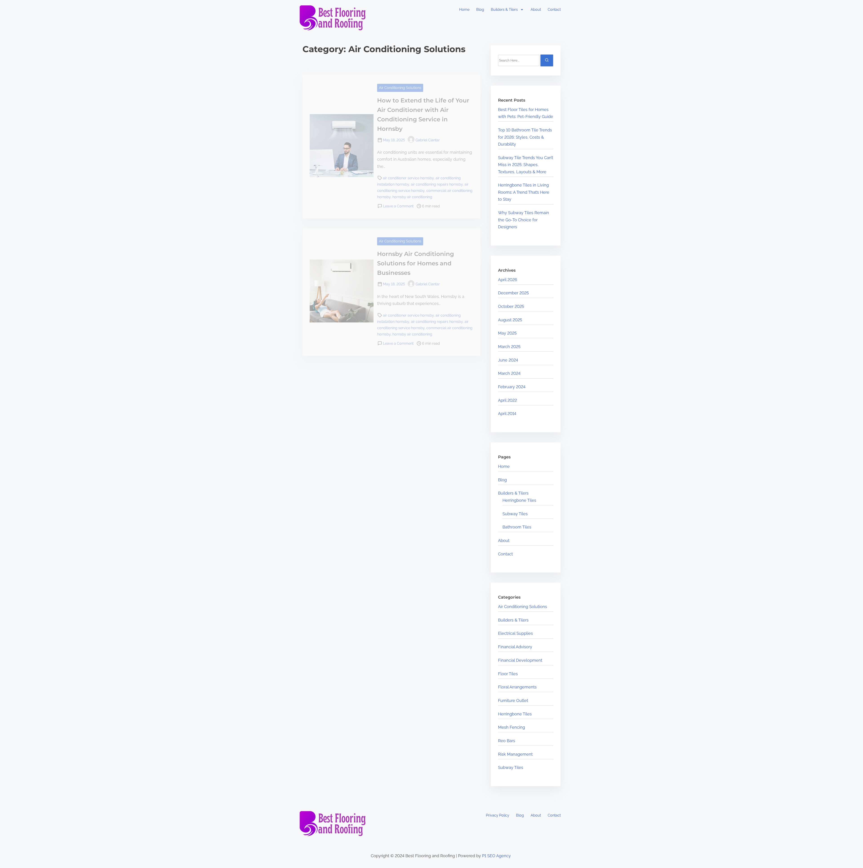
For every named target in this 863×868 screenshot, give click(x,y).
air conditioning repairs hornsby (437, 184)
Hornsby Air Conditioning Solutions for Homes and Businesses (415, 263)
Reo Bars (506, 740)
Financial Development (520, 660)
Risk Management (515, 754)
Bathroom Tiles (517, 527)
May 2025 (507, 333)
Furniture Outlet (513, 700)
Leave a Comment (398, 206)
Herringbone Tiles (519, 500)
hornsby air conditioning (412, 197)
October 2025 (511, 306)
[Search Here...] (518, 60)
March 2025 (509, 346)
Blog (480, 9)
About (536, 9)
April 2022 (507, 400)
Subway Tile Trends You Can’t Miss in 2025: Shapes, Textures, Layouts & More (525, 164)
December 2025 (513, 293)
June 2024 (508, 360)
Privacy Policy (497, 815)
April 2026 (507, 279)
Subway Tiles (515, 513)
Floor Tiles (508, 673)
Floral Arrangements (517, 687)
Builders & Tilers (504, 9)
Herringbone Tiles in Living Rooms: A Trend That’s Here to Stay (523, 192)
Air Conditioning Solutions (400, 88)
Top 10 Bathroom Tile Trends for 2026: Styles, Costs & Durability (525, 137)
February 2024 (511, 386)
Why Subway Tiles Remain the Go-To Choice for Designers (523, 219)
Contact (554, 9)
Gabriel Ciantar (428, 140)
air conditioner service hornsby (408, 178)
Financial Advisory (515, 646)
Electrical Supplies (515, 633)
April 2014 (507, 413)
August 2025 (510, 319)
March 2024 (509, 373)
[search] (546, 60)
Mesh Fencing (511, 727)
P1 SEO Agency (496, 855)
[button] (507, 9)
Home (464, 9)
